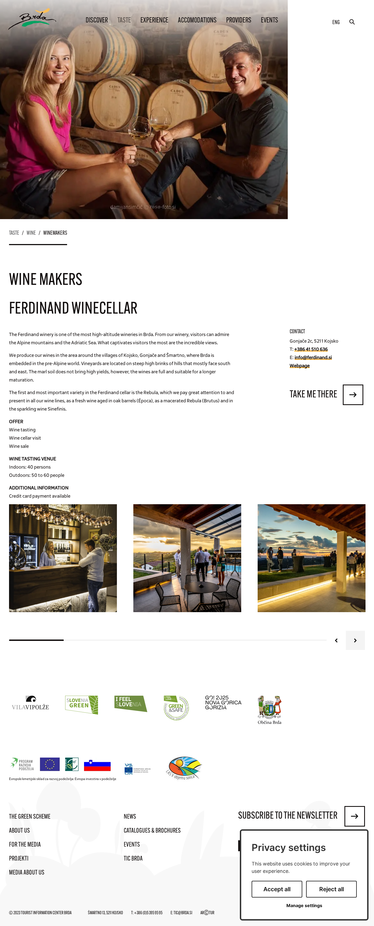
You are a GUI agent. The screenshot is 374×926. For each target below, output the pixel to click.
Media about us (26, 873)
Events (269, 20)
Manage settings (304, 905)
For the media (25, 845)
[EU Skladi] (138, 769)
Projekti (18, 859)
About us (19, 831)
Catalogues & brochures (152, 831)
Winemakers (55, 233)
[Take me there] (353, 395)
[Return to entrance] (32, 19)
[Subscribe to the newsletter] (354, 816)
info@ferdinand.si (313, 357)
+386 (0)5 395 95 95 (148, 913)
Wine (31, 233)
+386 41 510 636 (311, 349)
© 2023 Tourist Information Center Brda (40, 913)
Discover (97, 20)
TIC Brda (133, 859)
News (130, 817)
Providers (238, 20)
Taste (124, 20)
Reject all (331, 889)
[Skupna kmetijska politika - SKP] (61, 765)
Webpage (300, 365)
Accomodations (197, 20)
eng (336, 22)
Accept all (276, 889)
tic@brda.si (183, 913)
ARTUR (207, 913)
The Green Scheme (29, 817)
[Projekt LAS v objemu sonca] (185, 769)
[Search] (352, 21)
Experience (154, 20)
